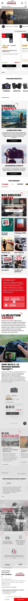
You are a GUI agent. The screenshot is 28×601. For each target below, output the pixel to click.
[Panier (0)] (25, 3)
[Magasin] (22, 3)
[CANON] (4, 184)
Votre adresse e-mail (5, 520)
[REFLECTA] (12, 184)
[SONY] (20, 184)
